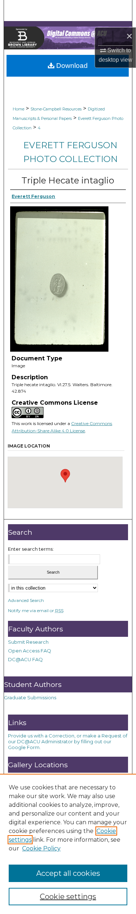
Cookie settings (68, 896)
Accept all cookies (68, 873)
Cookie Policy (41, 848)
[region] (68, 844)
